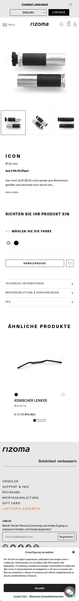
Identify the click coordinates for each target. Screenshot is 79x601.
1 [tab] (34, 420)
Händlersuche (35, 263)
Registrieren (66, 536)
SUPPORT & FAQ (15, 486)
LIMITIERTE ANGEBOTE (21, 508)
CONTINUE (59, 12)
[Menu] (4, 24)
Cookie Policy (20, 596)
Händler (10, 481)
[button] (73, 552)
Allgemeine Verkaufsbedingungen (46, 596)
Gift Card (11, 503)
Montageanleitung (20, 497)
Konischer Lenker (30, 400)
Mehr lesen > (12, 192)
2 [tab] (38, 420)
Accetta (39, 588)
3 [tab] (41, 420)
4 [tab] (44, 420)
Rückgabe (11, 492)
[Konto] (75, 24)
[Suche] (61, 24)
